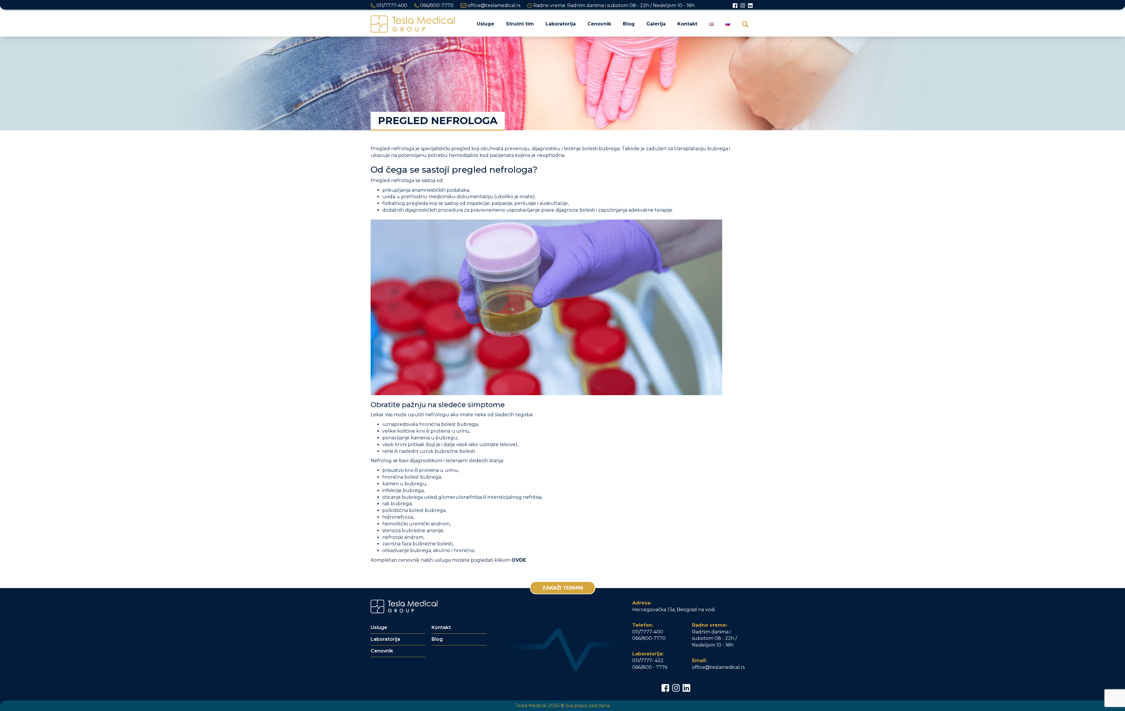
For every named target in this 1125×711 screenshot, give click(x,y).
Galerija (656, 24)
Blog (629, 24)
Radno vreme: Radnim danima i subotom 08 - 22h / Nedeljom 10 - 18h (613, 5)
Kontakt (687, 24)
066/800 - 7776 (649, 667)
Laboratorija (561, 24)
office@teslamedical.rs (493, 5)
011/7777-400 (391, 5)
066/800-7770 (436, 5)
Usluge (485, 24)
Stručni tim (520, 24)
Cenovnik (599, 24)
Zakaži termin (562, 588)
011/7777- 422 (648, 660)
